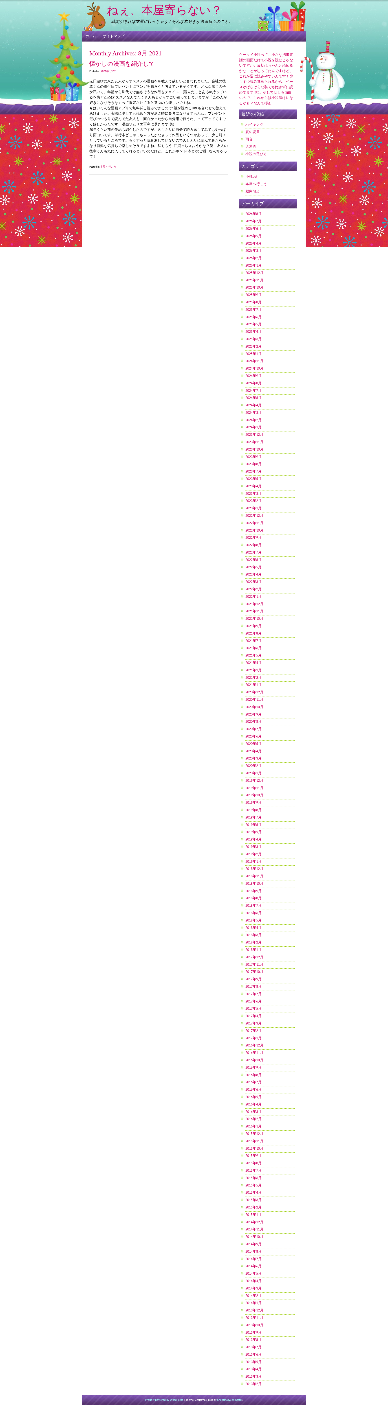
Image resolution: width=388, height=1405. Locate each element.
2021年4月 (253, 663)
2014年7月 (253, 1259)
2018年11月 (254, 876)
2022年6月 (253, 560)
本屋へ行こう (108, 167)
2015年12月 (254, 1134)
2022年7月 (253, 552)
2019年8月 (253, 810)
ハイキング (254, 125)
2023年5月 (253, 479)
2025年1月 (253, 354)
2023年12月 (254, 435)
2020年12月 (254, 692)
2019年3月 (253, 847)
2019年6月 (253, 825)
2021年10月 (254, 619)
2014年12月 (254, 1222)
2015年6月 (253, 1178)
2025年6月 (253, 317)
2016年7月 (253, 1082)
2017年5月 (253, 1009)
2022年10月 (254, 530)
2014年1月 (253, 1303)
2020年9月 (253, 714)
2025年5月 (253, 324)
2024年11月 (254, 361)
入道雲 (250, 147)
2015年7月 (253, 1171)
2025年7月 (253, 310)
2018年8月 (253, 898)
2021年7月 (253, 641)
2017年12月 (254, 957)
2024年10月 (254, 368)
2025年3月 (253, 339)
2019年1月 (253, 862)
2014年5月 (253, 1274)
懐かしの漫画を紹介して (122, 64)
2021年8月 (253, 633)
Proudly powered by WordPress (164, 1399)
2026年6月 (253, 229)
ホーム (90, 36)
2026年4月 (253, 243)
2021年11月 (254, 611)
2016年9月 (253, 1068)
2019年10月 (254, 795)
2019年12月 (254, 781)
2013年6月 (253, 1355)
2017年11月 (254, 965)
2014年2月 (253, 1296)
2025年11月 (254, 280)
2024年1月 (253, 427)
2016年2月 (253, 1119)
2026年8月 (253, 214)
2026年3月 (253, 251)
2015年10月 (254, 1149)
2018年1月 (253, 950)
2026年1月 (253, 265)
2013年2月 (253, 1384)
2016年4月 (253, 1104)
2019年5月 (253, 832)
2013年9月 (253, 1333)
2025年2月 (253, 346)
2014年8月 (253, 1252)
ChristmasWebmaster (229, 1399)
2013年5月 (253, 1362)
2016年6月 (253, 1090)
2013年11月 (254, 1318)
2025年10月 (254, 287)
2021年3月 (253, 670)
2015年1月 (253, 1215)
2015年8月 (253, 1163)
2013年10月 (254, 1325)
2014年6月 (253, 1266)
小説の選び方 (256, 154)
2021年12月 (254, 604)
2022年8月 (253, 545)
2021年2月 (253, 678)
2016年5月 (253, 1097)
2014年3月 (253, 1288)
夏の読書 (252, 132)
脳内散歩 (252, 191)
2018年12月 (254, 869)
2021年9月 (253, 626)
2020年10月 (254, 707)
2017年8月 (253, 987)
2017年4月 (253, 1016)
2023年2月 (253, 501)
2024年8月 (253, 383)
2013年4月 (253, 1369)
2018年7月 (253, 906)
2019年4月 (253, 839)
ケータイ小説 (250, 55)
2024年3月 (253, 413)
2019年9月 (253, 803)
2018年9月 (253, 891)
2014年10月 (254, 1237)
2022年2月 (253, 589)
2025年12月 (254, 273)
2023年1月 (253, 508)
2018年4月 (253, 928)
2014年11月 (254, 1229)
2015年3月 (253, 1200)
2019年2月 (253, 854)
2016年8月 (253, 1075)
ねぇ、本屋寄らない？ (164, 10)
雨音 (249, 139)
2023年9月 (253, 457)
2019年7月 (253, 817)
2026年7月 (253, 221)
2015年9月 (253, 1156)
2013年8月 (253, 1340)
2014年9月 (253, 1244)
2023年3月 (253, 494)
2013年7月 (253, 1347)
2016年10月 (254, 1060)
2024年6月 (253, 398)
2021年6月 (253, 648)
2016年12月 (254, 1045)
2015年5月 (253, 1185)
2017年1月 (253, 1038)
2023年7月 (253, 471)
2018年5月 (253, 920)
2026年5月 (253, 236)
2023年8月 (253, 464)
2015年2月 (253, 1207)
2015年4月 (253, 1193)
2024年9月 (253, 376)
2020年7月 (253, 729)
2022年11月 (254, 523)
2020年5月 (253, 744)
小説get (251, 177)
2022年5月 (253, 567)
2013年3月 (253, 1377)
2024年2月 (253, 420)
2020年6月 (253, 736)
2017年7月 (253, 994)
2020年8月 (253, 722)
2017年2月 (253, 1031)
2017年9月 (253, 979)
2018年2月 (253, 942)
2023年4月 (253, 486)
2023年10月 (254, 449)
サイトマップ (113, 36)
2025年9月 (253, 295)
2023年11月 (254, 442)
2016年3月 (253, 1112)
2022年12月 (254, 516)
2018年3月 (253, 935)
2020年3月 (253, 758)
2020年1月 (253, 773)
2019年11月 (254, 788)
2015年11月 (254, 1141)
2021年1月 (253, 685)
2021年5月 (253, 655)
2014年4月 (253, 1281)
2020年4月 (253, 751)
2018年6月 (253, 913)
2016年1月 (253, 1126)
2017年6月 (253, 1001)
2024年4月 (253, 405)
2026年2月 (253, 258)
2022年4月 (253, 574)
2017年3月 (253, 1023)
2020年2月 (253, 766)
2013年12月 (254, 1310)
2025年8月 (253, 302)
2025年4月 (253, 332)
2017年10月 (254, 972)
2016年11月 (254, 1053)
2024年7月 (253, 391)
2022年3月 (253, 582)
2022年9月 (253, 538)
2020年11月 (254, 700)
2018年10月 (254, 884)
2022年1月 (253, 597)
